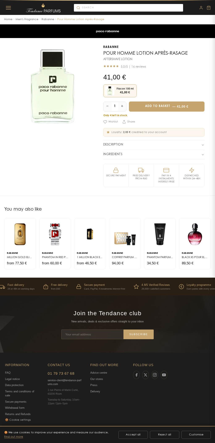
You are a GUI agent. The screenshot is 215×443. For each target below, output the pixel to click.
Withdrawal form (15, 407)
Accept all (133, 434)
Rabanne (48, 19)
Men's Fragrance (27, 19)
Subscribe (138, 334)
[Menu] (8, 7)
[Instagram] (154, 375)
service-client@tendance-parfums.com (64, 382)
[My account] (201, 8)
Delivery (95, 391)
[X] (145, 375)
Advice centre (98, 372)
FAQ (7, 372)
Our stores (96, 379)
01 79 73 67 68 (61, 373)
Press (93, 385)
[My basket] (209, 8)
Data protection (14, 385)
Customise (196, 434)
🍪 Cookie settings (18, 420)
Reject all (164, 434)
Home (8, 19)
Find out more (13, 436)
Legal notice (12, 379)
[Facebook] (136, 375)
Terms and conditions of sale (19, 393)
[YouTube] (164, 375)
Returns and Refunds (18, 414)
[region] (107, 286)
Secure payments (15, 401)
